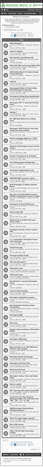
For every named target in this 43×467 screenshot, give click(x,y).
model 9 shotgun (16, 51)
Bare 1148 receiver (17, 424)
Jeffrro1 (19, 91)
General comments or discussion (25, 271)
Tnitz (18, 67)
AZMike (19, 420)
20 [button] (29, 36)
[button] (11, 35)
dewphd (19, 434)
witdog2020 (20, 284)
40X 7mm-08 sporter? (18, 262)
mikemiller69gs (21, 59)
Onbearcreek (21, 122)
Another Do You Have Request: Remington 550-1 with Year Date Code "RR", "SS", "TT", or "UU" (24, 398)
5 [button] (24, 36)
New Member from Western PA (21, 58)
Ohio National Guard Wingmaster (22, 162)
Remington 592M (16, 315)
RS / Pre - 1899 (20, 48)
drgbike (19, 386)
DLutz (19, 324)
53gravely (20, 214)
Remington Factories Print (20, 363)
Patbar (19, 243)
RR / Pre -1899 (20, 99)
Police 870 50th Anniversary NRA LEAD (25, 65)
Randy (19, 114)
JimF (18, 180)
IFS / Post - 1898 (20, 69)
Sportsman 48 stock (17, 369)
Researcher (20, 45)
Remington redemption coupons (22, 297)
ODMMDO (20, 140)
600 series (13, 323)
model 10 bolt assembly (19, 291)
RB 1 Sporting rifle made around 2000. (24, 390)
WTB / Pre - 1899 (21, 387)
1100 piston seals (16, 268)
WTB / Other (19, 143)
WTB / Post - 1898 (21, 153)
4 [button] (22, 36)
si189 (19, 83)
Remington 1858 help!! (18, 339)
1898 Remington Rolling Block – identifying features (22, 409)
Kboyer (19, 371)
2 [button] (17, 36)
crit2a (19, 53)
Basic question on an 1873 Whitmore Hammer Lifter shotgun (24, 348)
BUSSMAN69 (21, 350)
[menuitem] (6, 10)
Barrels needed (15, 384)
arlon (18, 263)
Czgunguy (20, 341)
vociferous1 (20, 75)
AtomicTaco (20, 316)
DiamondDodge (22, 188)
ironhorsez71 (21, 299)
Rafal (18, 358)
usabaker (20, 379)
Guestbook (19, 62)
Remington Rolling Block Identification (24, 96)
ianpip (19, 292)
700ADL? (13, 112)
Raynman (20, 223)
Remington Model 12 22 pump (21, 357)
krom (18, 426)
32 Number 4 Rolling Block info (22, 170)
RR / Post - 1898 (20, 93)
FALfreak (19, 106)
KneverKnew (21, 149)
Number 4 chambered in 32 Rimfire (23, 156)
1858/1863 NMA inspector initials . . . (23, 178)
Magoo (19, 98)
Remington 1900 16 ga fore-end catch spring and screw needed (24, 129)
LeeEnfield (20, 249)
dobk (18, 257)
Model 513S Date (16, 248)
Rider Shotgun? (16, 43)
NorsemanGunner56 (23, 333)
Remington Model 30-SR (19, 255)
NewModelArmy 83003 (24, 308)
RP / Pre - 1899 (20, 244)
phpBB (11, 458)
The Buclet (20, 157)
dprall (19, 365)
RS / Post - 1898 (20, 54)
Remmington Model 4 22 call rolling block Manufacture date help (23, 89)
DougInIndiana (21, 198)
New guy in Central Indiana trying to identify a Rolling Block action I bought (25, 195)
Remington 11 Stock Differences (22, 204)
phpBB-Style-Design (26, 460)
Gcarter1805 (21, 132)
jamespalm (20, 412)
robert (19, 270)
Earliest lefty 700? (16, 212)
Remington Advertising (22, 278)
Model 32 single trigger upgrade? (22, 418)
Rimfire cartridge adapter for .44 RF (23, 138)
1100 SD (13, 82)
